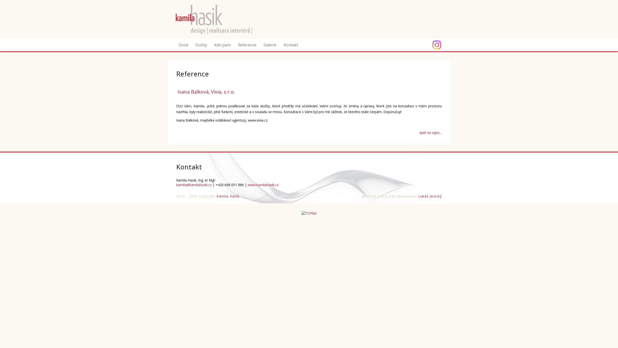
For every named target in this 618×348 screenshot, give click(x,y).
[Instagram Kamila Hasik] (437, 45)
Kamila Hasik (228, 196)
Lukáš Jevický (430, 196)
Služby (201, 45)
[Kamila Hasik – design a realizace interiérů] (218, 19)
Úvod (183, 45)
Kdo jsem (222, 45)
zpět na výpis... (430, 132)
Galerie (270, 45)
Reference (247, 45)
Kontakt (291, 45)
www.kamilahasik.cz (263, 184)
